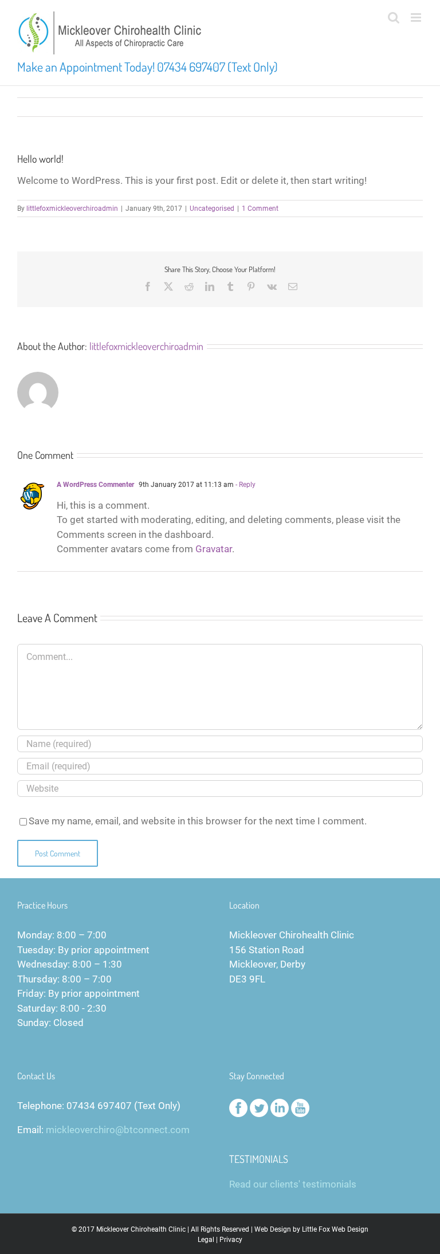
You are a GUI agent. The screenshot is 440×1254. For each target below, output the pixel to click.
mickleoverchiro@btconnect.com (118, 1129)
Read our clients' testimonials (292, 1184)
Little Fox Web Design (335, 1229)
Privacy (230, 1240)
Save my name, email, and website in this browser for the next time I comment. (198, 821)
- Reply (245, 485)
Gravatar (213, 549)
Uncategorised (212, 209)
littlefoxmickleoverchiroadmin (72, 209)
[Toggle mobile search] (393, 17)
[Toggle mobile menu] (417, 17)
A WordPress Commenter (95, 485)
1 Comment (260, 209)
